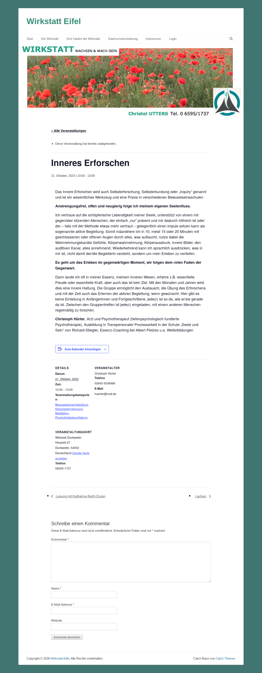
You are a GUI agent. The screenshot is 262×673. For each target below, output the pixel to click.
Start (30, 38)
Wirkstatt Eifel (54, 21)
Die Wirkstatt (49, 38)
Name (56, 588)
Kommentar (60, 539)
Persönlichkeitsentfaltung (71, 417)
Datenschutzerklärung (123, 38)
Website (56, 620)
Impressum (153, 38)
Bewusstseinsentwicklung (71, 405)
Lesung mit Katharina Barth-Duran (80, 496)
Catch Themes (225, 658)
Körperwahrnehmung (69, 409)
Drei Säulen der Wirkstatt (83, 38)
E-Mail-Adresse (62, 604)
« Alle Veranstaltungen (68, 130)
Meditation (62, 413)
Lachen (201, 496)
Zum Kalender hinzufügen (83, 349)
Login (172, 38)
